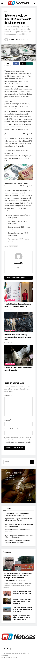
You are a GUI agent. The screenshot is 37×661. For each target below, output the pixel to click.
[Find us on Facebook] (1, 649)
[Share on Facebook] (16, 63)
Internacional (12, 12)
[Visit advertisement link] (18, 486)
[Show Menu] (2, 3)
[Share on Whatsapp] (29, 63)
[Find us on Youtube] (7, 649)
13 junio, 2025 (8, 309)
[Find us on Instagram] (10, 649)
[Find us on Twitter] (4, 649)
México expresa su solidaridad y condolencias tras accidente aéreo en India (17, 337)
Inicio (5, 12)
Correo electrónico (11, 429)
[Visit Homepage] (18, 3)
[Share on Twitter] (23, 63)
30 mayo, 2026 (20, 580)
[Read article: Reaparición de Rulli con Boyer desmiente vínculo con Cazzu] (7, 593)
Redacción (14, 39)
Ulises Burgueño (10, 580)
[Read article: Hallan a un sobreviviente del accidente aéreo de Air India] (18, 355)
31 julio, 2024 (24, 39)
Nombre (7, 420)
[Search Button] (35, 3)
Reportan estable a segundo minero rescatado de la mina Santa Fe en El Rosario (21, 617)
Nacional (7, 569)
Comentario (9, 395)
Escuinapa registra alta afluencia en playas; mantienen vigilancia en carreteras (22, 609)
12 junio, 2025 (8, 342)
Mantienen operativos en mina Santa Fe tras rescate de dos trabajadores (22, 601)
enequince (14, 657)
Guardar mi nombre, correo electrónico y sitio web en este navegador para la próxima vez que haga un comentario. (19, 440)
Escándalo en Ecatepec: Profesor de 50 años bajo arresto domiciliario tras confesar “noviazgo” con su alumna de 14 (17, 575)
